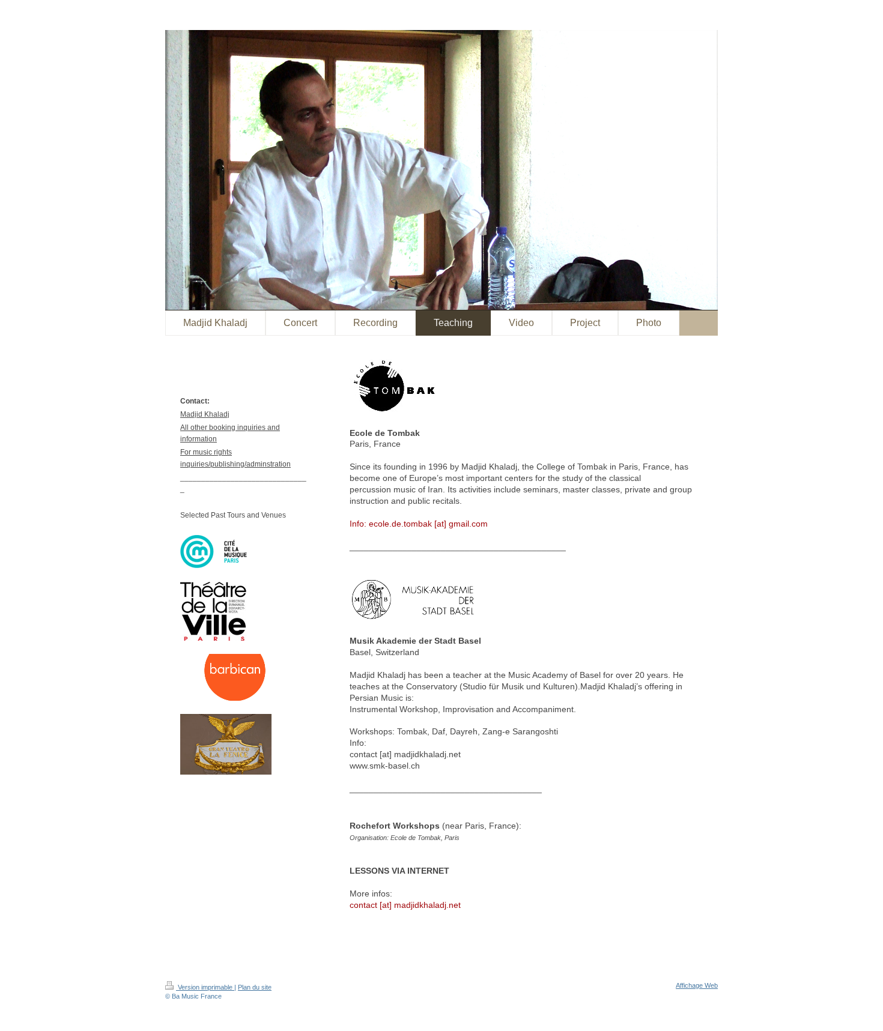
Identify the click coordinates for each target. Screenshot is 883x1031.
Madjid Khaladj (204, 414)
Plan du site (255, 987)
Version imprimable (205, 987)
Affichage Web (697, 985)
